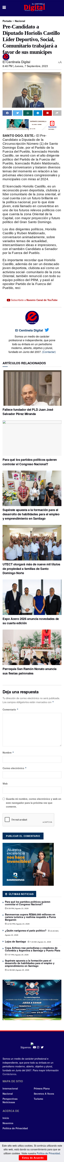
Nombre (8, 752)
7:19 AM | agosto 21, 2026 (40, 942)
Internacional (10, 1088)
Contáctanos (9, 1074)
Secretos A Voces (44, 1093)
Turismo (38, 1098)
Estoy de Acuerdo (33, 1157)
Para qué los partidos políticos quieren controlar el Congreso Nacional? (30, 461)
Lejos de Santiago (15, 941)
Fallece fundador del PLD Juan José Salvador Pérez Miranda (28, 411)
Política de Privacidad (15, 1128)
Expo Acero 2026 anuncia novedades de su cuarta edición (31, 620)
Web (5, 783)
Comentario (10, 709)
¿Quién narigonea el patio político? (25, 930)
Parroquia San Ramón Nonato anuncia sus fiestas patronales (29, 671)
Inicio (6, 1118)
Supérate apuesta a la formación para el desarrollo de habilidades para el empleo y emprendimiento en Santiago (31, 514)
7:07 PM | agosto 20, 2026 (18, 955)
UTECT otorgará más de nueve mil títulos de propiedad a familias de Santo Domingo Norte (31, 568)
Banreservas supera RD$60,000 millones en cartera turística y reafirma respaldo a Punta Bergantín (30, 917)
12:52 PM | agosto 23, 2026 (18, 924)
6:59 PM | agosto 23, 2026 (18, 908)
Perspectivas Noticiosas (10, 1100)
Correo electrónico (15, 768)
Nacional (20, 21)
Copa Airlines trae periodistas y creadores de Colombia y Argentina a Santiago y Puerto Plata (32, 949)
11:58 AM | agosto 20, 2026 (18, 970)
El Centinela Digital (16, 61)
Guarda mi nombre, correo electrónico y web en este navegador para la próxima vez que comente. (33, 802)
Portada (7, 21)
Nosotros (8, 1123)
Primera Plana (42, 1088)
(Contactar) (49, 352)
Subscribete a (34, 300)
